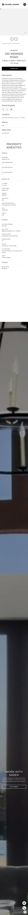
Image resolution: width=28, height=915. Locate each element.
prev (12, 39)
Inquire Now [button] (14, 68)
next (16, 39)
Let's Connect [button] (14, 786)
